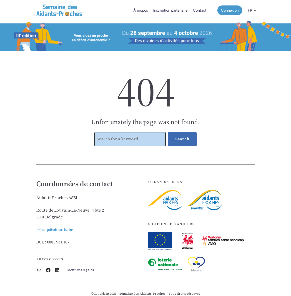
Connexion (230, 10)
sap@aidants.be (57, 229)
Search (182, 139)
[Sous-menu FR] (253, 10)
